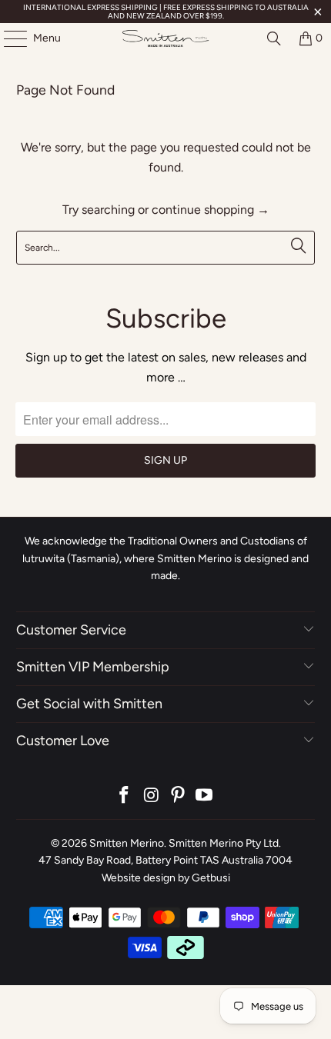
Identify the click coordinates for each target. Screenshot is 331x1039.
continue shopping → (210, 209)
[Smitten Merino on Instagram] (151, 796)
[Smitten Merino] (166, 38)
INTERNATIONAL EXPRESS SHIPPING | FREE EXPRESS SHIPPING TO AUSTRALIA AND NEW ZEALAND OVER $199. (166, 11)
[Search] (274, 38)
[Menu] (7, 38)
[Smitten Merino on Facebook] (124, 796)
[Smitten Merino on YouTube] (204, 796)
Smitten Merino (126, 843)
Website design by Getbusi (166, 877)
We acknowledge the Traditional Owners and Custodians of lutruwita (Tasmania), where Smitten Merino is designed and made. (165, 558)
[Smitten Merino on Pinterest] (178, 796)
